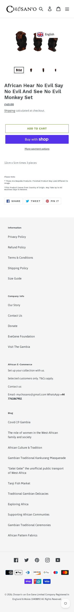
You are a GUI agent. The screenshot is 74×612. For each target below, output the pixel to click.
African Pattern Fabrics (22, 535)
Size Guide (15, 278)
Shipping (9, 110)
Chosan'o (17, 594)
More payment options (37, 148)
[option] (19, 71)
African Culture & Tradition (25, 447)
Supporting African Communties (28, 514)
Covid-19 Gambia (19, 422)
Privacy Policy (17, 236)
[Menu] (67, 9)
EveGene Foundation (21, 336)
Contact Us (15, 315)
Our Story (14, 305)
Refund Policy (17, 247)
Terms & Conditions (20, 257)
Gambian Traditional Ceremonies (29, 525)
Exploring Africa (18, 504)
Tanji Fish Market (19, 483)
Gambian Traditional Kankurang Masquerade (37, 458)
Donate (12, 326)
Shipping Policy (18, 268)
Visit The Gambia (19, 346)
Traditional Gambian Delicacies (28, 493)
